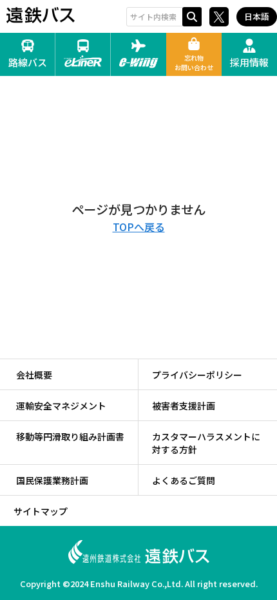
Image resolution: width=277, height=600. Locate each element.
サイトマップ (41, 511)
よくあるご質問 (183, 480)
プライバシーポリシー (197, 374)
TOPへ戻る (139, 226)
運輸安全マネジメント (61, 405)
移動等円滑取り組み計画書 (70, 436)
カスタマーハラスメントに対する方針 (206, 443)
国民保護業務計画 (52, 480)
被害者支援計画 (183, 405)
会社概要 (34, 374)
